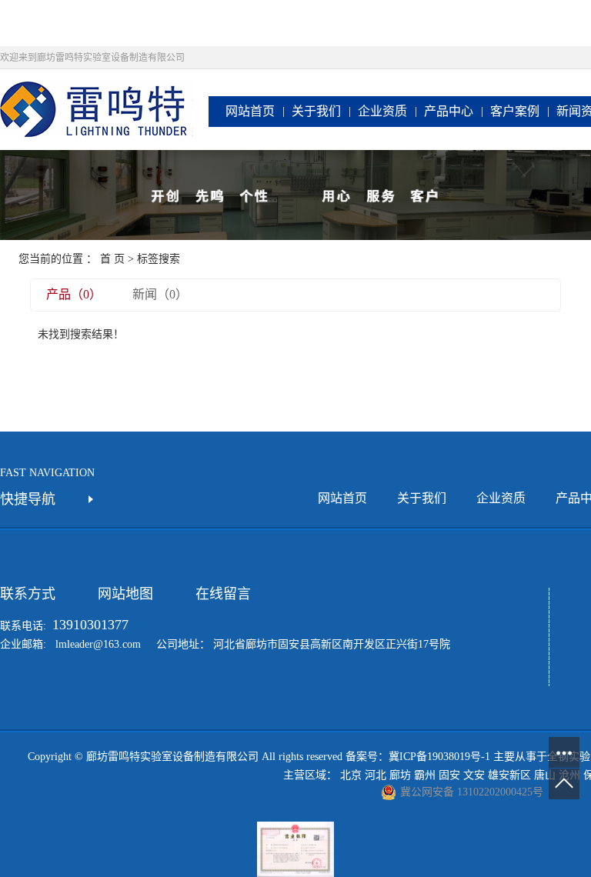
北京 (351, 775)
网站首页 (250, 111)
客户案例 (514, 111)
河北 (375, 775)
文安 (474, 775)
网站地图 (125, 594)
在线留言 (223, 594)
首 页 (112, 259)
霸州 (425, 775)
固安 (449, 775)
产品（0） (74, 294)
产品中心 (448, 111)
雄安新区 (509, 775)
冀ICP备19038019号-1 (439, 756)
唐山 (545, 775)
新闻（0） (160, 294)
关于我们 (316, 111)
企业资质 (382, 111)
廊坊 (400, 775)
